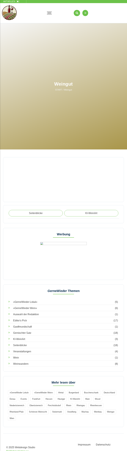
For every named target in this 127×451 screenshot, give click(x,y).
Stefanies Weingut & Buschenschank (25, 190)
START (58, 89)
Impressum (84, 444)
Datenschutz (103, 444)
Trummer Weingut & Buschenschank (25, 171)
